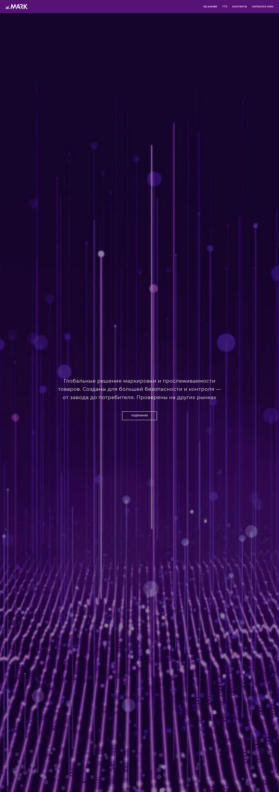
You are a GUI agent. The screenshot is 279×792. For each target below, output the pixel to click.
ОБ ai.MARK (210, 6)
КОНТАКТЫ (239, 6)
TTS (224, 6)
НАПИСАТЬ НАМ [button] (262, 6)
